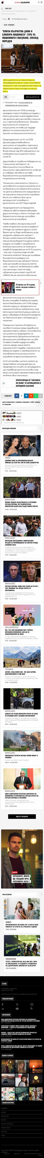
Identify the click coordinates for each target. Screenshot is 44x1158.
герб (32, 402)
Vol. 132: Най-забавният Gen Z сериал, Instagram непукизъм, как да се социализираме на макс (19, 632)
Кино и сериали (7, 1124)
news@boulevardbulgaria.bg (28, 994)
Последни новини (9, 428)
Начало (7, 1154)
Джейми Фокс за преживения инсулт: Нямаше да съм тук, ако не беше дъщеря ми (22, 461)
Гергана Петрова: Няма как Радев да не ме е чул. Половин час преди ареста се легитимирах (21, 588)
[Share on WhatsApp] (35, 395)
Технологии (5, 1128)
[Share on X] (21, 395)
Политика (5, 1116)
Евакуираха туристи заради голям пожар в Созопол (21, 756)
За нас (4, 984)
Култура (4, 1131)
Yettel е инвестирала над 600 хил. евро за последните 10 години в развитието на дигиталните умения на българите (21, 963)
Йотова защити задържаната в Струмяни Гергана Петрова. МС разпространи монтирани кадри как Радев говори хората (21, 504)
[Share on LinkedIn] (26, 395)
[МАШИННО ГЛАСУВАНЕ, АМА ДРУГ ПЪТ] (40, 282)
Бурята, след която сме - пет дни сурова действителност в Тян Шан (20, 673)
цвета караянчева (8, 402)
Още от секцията (22, 816)
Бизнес (4, 1120)
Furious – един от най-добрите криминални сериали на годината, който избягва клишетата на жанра (19, 1033)
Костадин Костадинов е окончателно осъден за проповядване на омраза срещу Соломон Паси (21, 543)
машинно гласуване (22, 402)
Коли (3, 1135)
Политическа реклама (32, 1154)
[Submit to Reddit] (31, 395)
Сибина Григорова (7, 990)
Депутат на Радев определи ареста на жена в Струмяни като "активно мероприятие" (21, 715)
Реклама (17, 1154)
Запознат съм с (18, 103)
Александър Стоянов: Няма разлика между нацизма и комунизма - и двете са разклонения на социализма (18, 1026)
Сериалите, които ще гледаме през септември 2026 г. (21, 879)
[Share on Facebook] (16, 395)
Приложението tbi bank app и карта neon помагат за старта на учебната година (22, 926)
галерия (4, 1108)
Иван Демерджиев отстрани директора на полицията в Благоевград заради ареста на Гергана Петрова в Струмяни (21, 796)
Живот (3, 1112)
